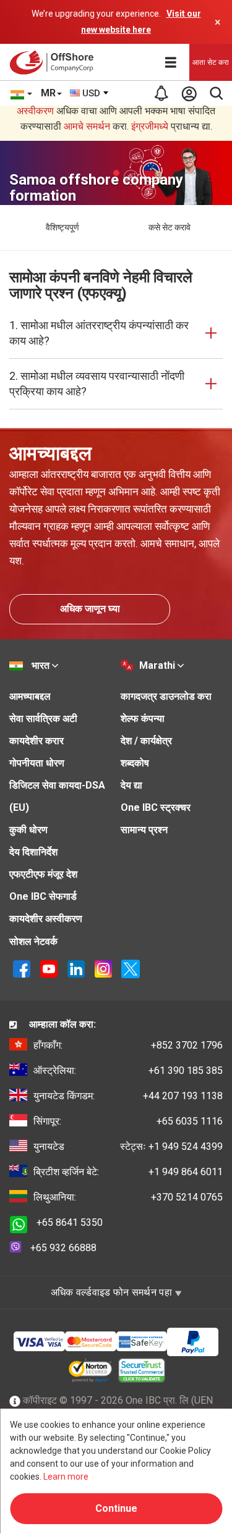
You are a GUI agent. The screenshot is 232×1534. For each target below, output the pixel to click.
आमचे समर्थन (87, 126)
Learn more (65, 1477)
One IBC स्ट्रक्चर (156, 807)
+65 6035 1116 (128, 1121)
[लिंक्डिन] (76, 968)
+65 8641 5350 (70, 1222)
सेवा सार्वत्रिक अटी (43, 718)
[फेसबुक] (21, 968)
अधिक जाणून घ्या (90, 608)
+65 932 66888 (63, 1248)
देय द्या (131, 785)
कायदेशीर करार (36, 741)
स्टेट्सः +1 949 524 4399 (128, 1146)
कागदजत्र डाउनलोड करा (166, 696)
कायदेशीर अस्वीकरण (45, 918)
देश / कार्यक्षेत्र (146, 741)
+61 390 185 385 (128, 1070)
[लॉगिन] (188, 93)
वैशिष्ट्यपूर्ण (62, 227)
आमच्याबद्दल (30, 696)
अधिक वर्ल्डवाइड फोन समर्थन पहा (113, 1292)
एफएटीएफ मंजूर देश (43, 874)
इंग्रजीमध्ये (149, 126)
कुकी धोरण (28, 830)
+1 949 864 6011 (128, 1172)
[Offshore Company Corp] (54, 62)
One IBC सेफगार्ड (43, 896)
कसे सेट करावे (169, 227)
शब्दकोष (135, 763)
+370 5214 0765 (128, 1197)
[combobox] (89, 93)
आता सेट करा (210, 62)
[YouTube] (49, 968)
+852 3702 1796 (128, 1045)
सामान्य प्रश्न (144, 830)
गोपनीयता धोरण (36, 763)
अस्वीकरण (35, 111)
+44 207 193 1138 (128, 1096)
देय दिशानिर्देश (33, 852)
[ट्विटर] (130, 968)
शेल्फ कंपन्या (143, 718)
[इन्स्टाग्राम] (103, 968)
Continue (116, 1508)
